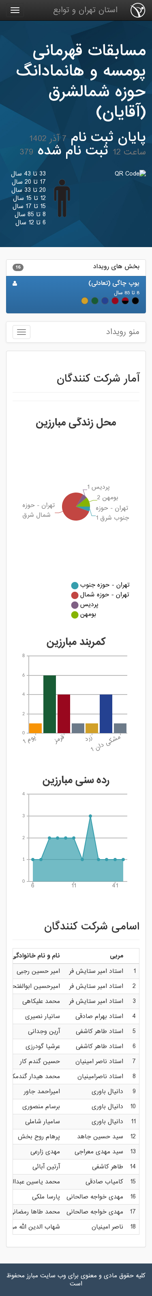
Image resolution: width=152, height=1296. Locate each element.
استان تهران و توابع (85, 10)
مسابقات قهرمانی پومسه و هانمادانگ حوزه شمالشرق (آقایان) (81, 81)
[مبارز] (138, 10)
